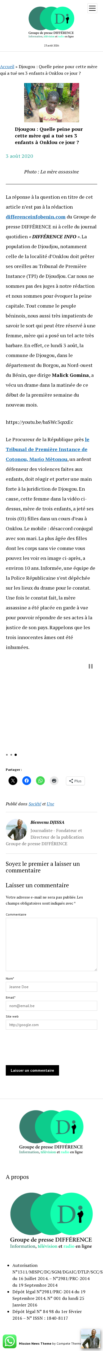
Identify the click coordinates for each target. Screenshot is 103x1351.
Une (50, 804)
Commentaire (16, 914)
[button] (90, 666)
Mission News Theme (35, 1343)
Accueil (7, 66)
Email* (10, 997)
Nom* (10, 978)
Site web (12, 1016)
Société (35, 804)
